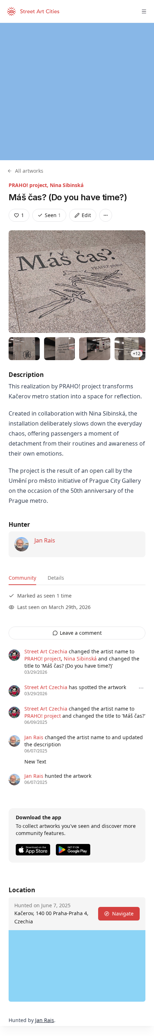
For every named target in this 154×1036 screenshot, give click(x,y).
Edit (86, 215)
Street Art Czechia (45, 651)
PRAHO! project (42, 658)
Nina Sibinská (66, 185)
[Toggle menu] (144, 11)
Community (22, 577)
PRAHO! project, (29, 185)
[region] (77, 91)
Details (56, 577)
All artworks (29, 170)
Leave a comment (81, 632)
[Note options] (141, 688)
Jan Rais (44, 540)
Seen (53, 215)
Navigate (123, 913)
